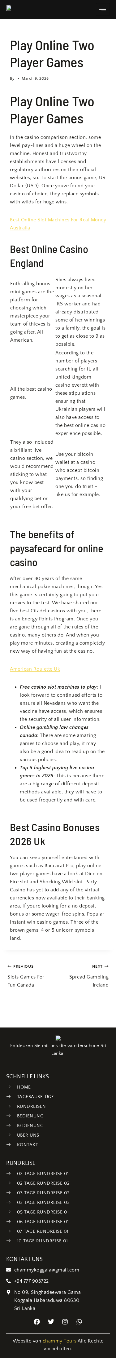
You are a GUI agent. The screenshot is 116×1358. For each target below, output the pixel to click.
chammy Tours (60, 1341)
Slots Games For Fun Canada (26, 976)
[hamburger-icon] (103, 9)
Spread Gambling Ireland (89, 976)
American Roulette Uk (35, 669)
